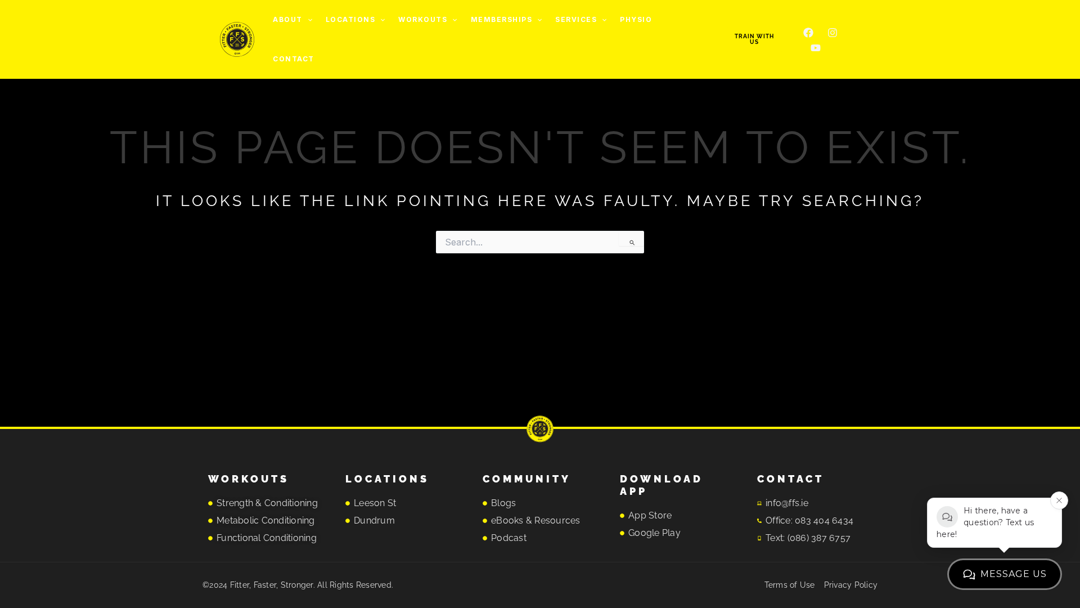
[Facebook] (808, 33)
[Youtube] (816, 48)
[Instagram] (832, 33)
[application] (307, 19)
